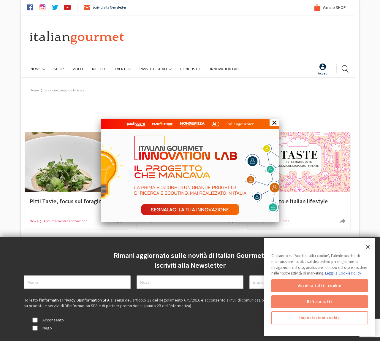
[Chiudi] (367, 246)
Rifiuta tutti (319, 301)
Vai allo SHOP (334, 7)
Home (34, 90)
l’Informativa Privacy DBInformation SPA (75, 300)
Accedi (323, 73)
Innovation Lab (224, 69)
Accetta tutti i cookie (319, 285)
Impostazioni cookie (319, 317)
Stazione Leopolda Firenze (64, 90)
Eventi (121, 69)
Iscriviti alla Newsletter (109, 7)
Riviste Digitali (154, 69)
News (36, 69)
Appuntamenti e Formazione (65, 221)
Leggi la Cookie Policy (343, 273)
